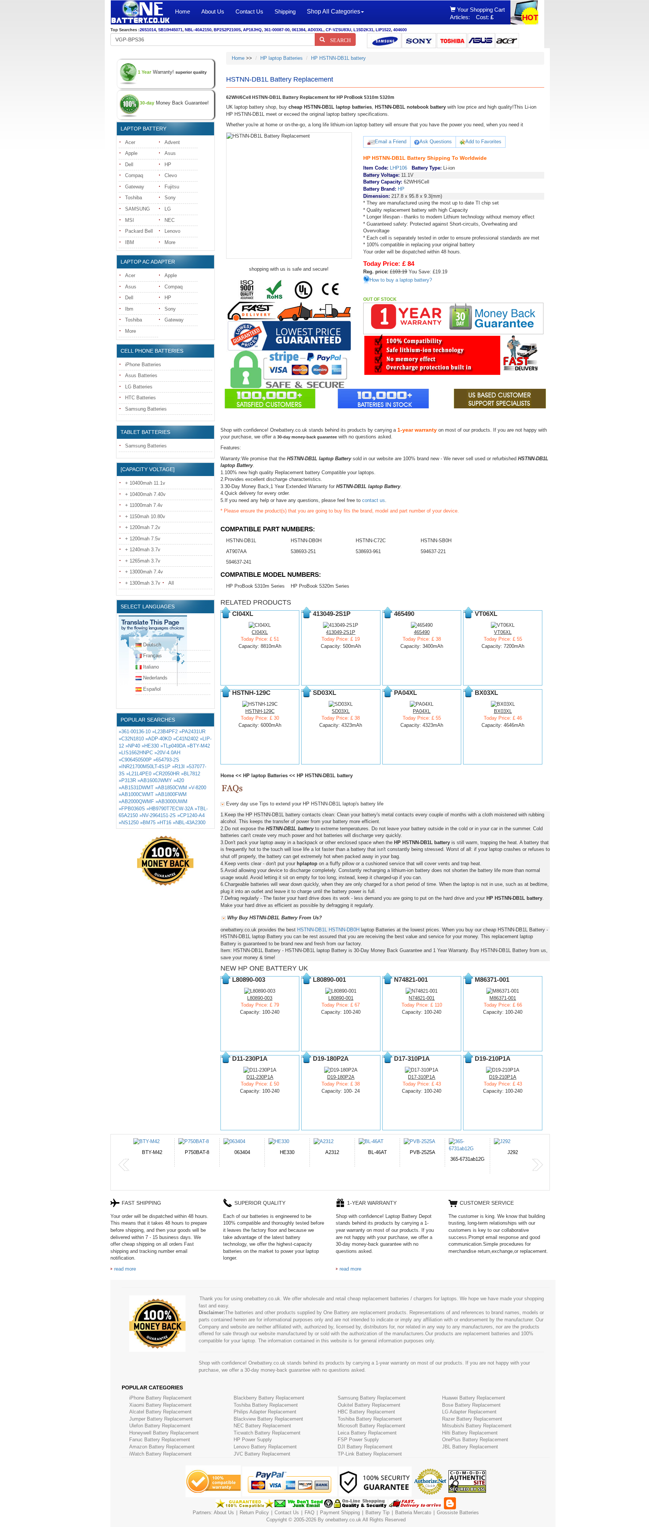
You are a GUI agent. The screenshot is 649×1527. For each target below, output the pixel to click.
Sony (170, 197)
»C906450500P (135, 760)
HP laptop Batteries (281, 58)
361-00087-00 (277, 29)
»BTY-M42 (198, 746)
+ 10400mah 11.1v (145, 483)
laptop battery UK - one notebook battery (140, 12)
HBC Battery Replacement (366, 1412)
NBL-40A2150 (198, 29)
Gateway (134, 187)
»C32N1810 (131, 739)
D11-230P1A (259, 1077)
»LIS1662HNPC (136, 752)
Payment (330, 1512)
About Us (212, 11)
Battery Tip (378, 1512)
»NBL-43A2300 (189, 822)
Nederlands (155, 678)
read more (125, 1269)
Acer (130, 142)
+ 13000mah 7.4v (144, 572)
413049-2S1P (340, 632)
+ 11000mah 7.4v (144, 505)
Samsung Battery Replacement (372, 1398)
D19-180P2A (341, 1077)
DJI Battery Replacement (365, 1447)
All (171, 583)
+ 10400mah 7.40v (145, 494)
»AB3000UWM (171, 801)
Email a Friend (390, 141)
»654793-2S (166, 760)
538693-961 (368, 551)
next (537, 1165)
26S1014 (148, 29)
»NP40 (132, 746)
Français (152, 655)
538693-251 (303, 551)
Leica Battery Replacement (367, 1433)
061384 (298, 29)
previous (124, 1165)
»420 (179, 780)
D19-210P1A (502, 1077)
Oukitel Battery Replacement (369, 1405)
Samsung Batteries (146, 409)
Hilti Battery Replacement (470, 1433)
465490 (422, 632)
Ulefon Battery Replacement (159, 1425)
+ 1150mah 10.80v (145, 516)
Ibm (129, 309)
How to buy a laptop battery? (401, 280)
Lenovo (172, 231)
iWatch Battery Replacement (160, 1454)
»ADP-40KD (158, 739)
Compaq (134, 175)
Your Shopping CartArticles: (477, 13)
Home (182, 11)
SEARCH (338, 39)
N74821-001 (422, 998)
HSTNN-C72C (371, 540)
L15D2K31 (363, 29)
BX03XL (503, 711)
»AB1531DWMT (136, 787)
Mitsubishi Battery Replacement (477, 1425)
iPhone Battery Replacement (160, 1398)
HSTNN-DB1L (241, 540)
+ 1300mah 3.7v (142, 583)
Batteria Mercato (414, 1512)
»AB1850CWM (171, 787)
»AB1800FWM (171, 794)
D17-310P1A (421, 1077)
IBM (129, 242)
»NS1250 (129, 822)
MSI (129, 220)
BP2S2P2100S (227, 29)
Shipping (285, 11)
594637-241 (238, 562)
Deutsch (152, 644)
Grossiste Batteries (458, 1512)
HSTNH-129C (260, 711)
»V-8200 (197, 787)
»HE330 (150, 746)
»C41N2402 (185, 739)
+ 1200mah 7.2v (142, 527)
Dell (129, 164)
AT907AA (236, 551)
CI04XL (260, 632)
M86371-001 (502, 998)
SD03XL (341, 711)
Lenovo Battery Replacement (265, 1447)
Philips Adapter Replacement (265, 1412)
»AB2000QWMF (136, 801)
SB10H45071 (170, 29)
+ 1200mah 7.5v (142, 538)
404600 (400, 29)
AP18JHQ (252, 29)
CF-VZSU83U (338, 29)
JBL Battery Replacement (470, 1447)
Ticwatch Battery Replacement (267, 1433)
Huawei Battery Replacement (473, 1398)
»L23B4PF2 (165, 731)
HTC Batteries (140, 397)
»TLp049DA (173, 746)
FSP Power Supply (358, 1439)
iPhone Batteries (143, 364)
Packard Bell (139, 231)
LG (168, 209)
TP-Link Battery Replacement (370, 1454)
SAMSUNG (137, 209)
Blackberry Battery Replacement (269, 1398)
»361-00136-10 (135, 731)
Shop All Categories (333, 11)
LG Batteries (138, 387)
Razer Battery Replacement (472, 1419)
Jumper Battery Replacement (161, 1419)
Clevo (171, 175)
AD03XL (315, 29)
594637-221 (433, 551)
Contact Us (249, 11)
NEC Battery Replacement (262, 1425)
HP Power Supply (253, 1439)
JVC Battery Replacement (262, 1454)
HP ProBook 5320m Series (320, 586)
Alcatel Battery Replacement (160, 1412)
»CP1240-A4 (191, 815)
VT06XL (503, 632)
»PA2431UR (192, 731)
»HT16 (164, 822)
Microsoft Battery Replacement (371, 1425)
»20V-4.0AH (167, 752)
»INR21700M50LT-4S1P (145, 766)
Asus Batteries (141, 375)
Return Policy (254, 1512)
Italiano (151, 667)
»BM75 (147, 822)
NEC (170, 220)
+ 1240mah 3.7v (142, 549)
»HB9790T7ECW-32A (169, 808)
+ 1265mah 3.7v (142, 561)
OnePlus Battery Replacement (475, 1439)
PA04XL (421, 711)
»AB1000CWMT (136, 794)
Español (152, 689)
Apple (131, 153)
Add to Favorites (483, 141)
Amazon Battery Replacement (162, 1447)
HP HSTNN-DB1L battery (338, 58)
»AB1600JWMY (154, 780)
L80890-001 (340, 998)
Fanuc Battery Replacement (159, 1439)
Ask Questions (436, 141)
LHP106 (398, 168)
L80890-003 (259, 998)
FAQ (309, 1512)
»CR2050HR (166, 773)
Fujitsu (172, 187)
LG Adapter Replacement (469, 1412)
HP (168, 164)
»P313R (127, 780)
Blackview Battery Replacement (268, 1419)
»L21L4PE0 (138, 773)
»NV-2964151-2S (157, 815)
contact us (373, 500)
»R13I (178, 766)
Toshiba (133, 197)
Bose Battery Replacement (471, 1405)
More (170, 242)
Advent (172, 142)
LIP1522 (383, 29)
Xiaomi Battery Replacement (160, 1405)
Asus (170, 153)
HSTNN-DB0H (306, 540)
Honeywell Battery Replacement (164, 1433)
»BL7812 (190, 773)
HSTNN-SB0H (436, 540)
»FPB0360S (132, 808)
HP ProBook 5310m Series (255, 586)
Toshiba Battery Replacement (266, 1405)
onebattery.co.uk (343, 1519)
